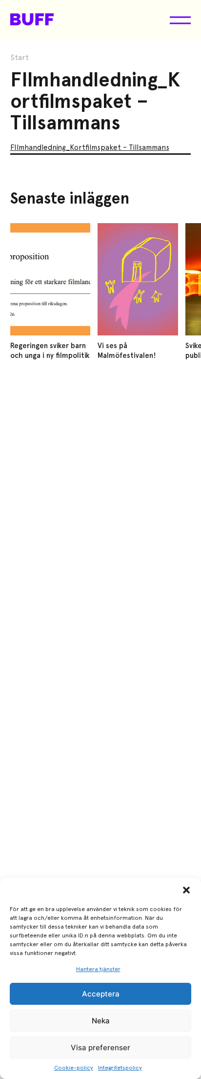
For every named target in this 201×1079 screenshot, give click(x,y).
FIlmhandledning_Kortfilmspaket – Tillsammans (89, 147)
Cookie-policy (73, 1067)
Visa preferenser (100, 1047)
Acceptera (101, 993)
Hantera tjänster (98, 969)
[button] (186, 890)
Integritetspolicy (120, 1067)
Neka (101, 1020)
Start (19, 58)
